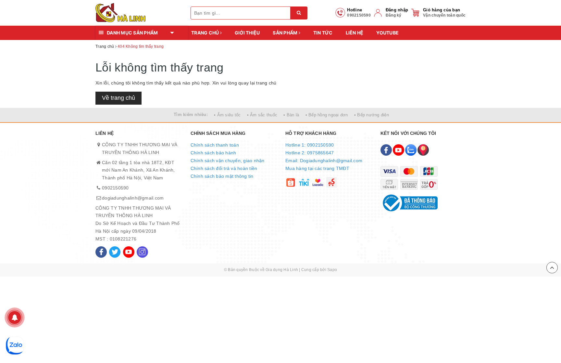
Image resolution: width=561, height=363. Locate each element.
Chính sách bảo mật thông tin (222, 176)
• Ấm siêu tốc (227, 114)
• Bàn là (291, 114)
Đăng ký (394, 15)
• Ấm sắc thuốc (262, 114)
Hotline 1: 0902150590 (309, 145)
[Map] (423, 150)
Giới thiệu (247, 32)
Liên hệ (355, 32)
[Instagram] (142, 252)
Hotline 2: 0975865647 (309, 152)
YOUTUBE (387, 32)
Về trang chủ (118, 98)
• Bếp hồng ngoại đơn (326, 114)
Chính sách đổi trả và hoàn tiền (224, 168)
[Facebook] (101, 252)
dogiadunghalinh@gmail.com (133, 198)
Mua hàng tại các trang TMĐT (317, 168)
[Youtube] (128, 252)
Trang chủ (205, 32)
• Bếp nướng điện (371, 114)
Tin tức (323, 32)
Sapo (332, 269)
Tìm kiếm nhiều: (191, 114)
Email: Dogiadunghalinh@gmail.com (323, 160)
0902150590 (115, 187)
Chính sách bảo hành (213, 152)
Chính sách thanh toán (215, 145)
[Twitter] (114, 252)
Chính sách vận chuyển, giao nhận (228, 160)
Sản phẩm (285, 32)
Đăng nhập (397, 9)
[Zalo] (411, 150)
